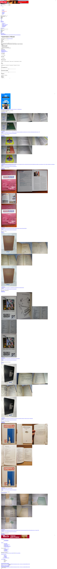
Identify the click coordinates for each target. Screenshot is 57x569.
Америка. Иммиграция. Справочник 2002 (6, 488)
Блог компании (6, 540)
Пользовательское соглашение (5, 563)
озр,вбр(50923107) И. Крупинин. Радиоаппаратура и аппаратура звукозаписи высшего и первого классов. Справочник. (17, 418)
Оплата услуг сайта (3, 554)
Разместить (2, 21)
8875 (4, 136)
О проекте (2, 539)
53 (1, 363)
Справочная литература (13, 34)
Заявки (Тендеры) (14, 109)
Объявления (5, 549)
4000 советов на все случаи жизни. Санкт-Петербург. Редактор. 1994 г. (10, 358)
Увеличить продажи (7, 544)
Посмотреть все (3, 112)
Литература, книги (7, 34)
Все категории (3, 34)
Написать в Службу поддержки (5, 565)
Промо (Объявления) (9, 109)
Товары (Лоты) (4, 109)
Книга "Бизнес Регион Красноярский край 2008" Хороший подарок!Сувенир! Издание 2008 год (14, 228)
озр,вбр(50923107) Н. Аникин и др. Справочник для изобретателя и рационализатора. (12, 287)
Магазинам (5, 550)
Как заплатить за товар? (7, 546)
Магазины (20, 109)
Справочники (18, 34)
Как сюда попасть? (10, 38)
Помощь (2, 542)
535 (3, 232)
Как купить (5, 543)
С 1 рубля (17, 109)
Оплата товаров (3, 559)
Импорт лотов (6, 545)
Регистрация (2, 33)
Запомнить (2, 30)
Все (1, 109)
